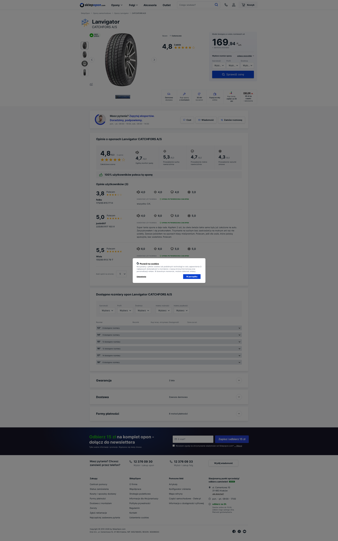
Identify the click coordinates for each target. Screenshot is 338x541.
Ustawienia (141, 277)
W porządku (191, 276)
